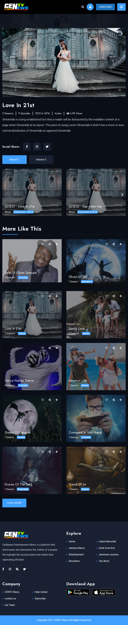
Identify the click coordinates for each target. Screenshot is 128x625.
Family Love (77, 328)
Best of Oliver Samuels (21, 273)
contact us (10, 598)
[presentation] (122, 194)
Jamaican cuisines (109, 554)
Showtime (74, 561)
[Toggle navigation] (121, 7)
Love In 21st (26, 206)
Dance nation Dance (19, 380)
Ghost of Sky (78, 277)
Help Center (41, 592)
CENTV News (12, 592)
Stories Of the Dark (18, 484)
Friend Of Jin (77, 484)
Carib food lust (107, 548)
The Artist (104, 561)
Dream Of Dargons (18, 432)
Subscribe (40, 598)
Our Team (10, 605)
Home (72, 541)
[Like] (42, 244)
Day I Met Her (92, 206)
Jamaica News (77, 548)
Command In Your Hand (85, 432)
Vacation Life (78, 380)
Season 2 (41, 159)
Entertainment (76, 554)
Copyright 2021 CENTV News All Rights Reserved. (64, 620)
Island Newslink (107, 541)
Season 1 (14, 159)
